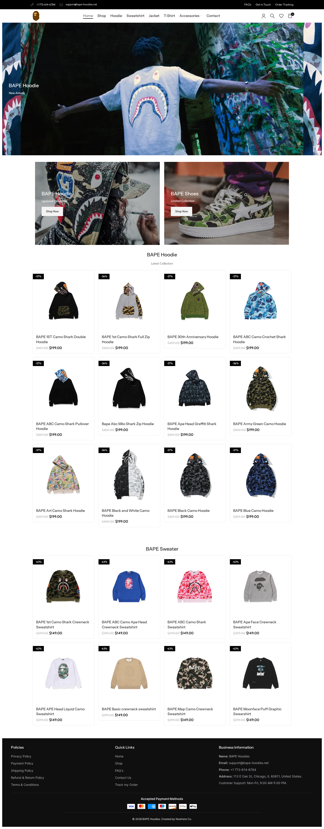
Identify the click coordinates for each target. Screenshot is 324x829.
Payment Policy (22, 763)
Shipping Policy (22, 770)
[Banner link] (97, 203)
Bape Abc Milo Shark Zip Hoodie (128, 424)
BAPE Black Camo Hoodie (189, 510)
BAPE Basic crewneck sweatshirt (129, 709)
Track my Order (126, 784)
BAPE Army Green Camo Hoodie (259, 424)
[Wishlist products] (281, 15)
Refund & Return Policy (27, 777)
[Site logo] (36, 15)
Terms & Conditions (25, 784)
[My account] (263, 15)
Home (119, 756)
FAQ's (119, 770)
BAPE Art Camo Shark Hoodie (60, 510)
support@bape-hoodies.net (81, 4)
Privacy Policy (21, 756)
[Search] (272, 15)
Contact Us (123, 777)
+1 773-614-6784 (46, 4)
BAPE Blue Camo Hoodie (253, 510)
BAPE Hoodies (151, 819)
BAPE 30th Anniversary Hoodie (193, 337)
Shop (119, 763)
